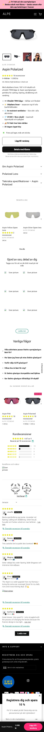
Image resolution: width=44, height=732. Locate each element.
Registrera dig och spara (17, 655)
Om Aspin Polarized (13, 166)
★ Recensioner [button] (42, 368)
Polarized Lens (10, 174)
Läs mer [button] (27, 622)
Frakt (11, 82)
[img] (7, 509)
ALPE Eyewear (8, 65)
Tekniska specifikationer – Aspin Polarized (20, 183)
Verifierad (21, 496)
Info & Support (11, 647)
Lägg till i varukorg (33, 726)
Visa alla (22, 249)
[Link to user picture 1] (7, 595)
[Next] (41, 219)
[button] (7, 76)
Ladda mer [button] (22, 633)
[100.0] (15, 488)
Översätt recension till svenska (17, 529)
